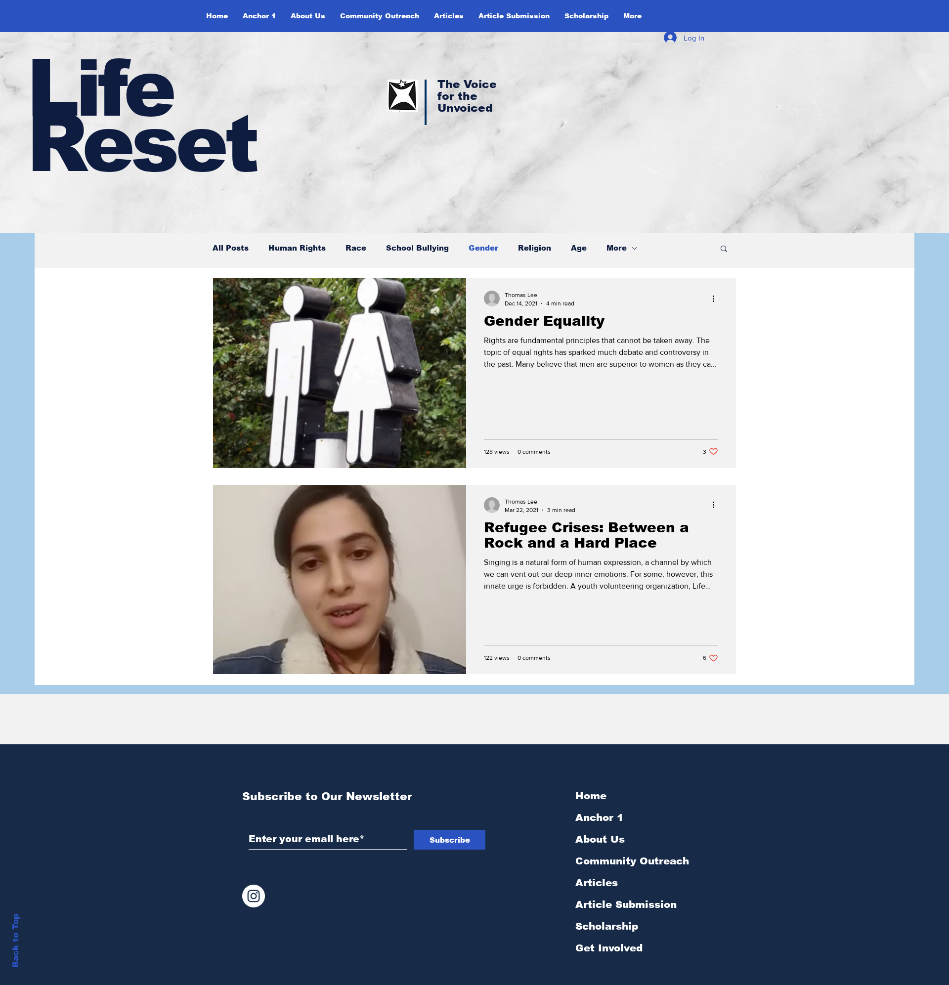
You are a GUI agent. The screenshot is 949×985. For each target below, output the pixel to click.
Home (590, 795)
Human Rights (297, 248)
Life (100, 88)
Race (355, 248)
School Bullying (417, 248)
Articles (596, 882)
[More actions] (717, 298)
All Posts (231, 248)
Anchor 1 (599, 817)
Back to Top (15, 941)
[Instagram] (253, 896)
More (616, 248)
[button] (308, 16)
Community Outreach (632, 861)
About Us (600, 839)
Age (579, 248)
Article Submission (626, 904)
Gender (483, 248)
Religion (534, 248)
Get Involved (609, 947)
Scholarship (606, 926)
